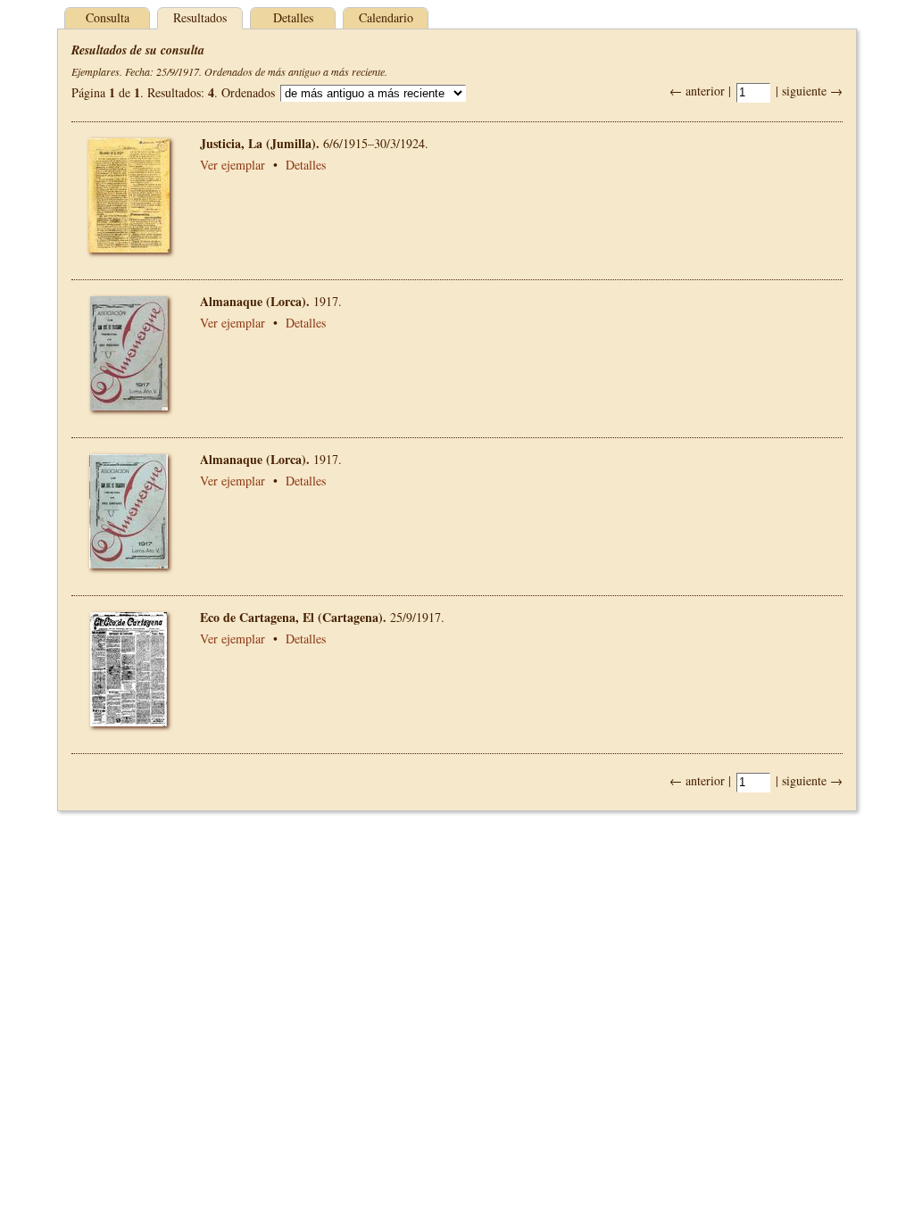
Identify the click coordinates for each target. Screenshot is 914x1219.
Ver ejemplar (232, 164)
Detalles (293, 17)
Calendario (386, 17)
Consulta (107, 17)
